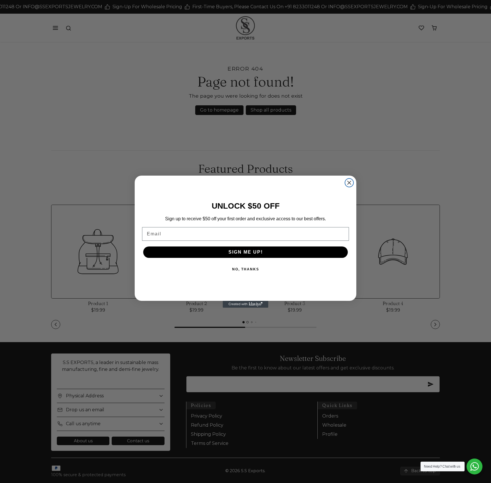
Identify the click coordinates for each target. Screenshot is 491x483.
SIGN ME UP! (245, 252)
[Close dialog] (349, 182)
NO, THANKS (245, 269)
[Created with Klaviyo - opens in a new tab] (245, 304)
